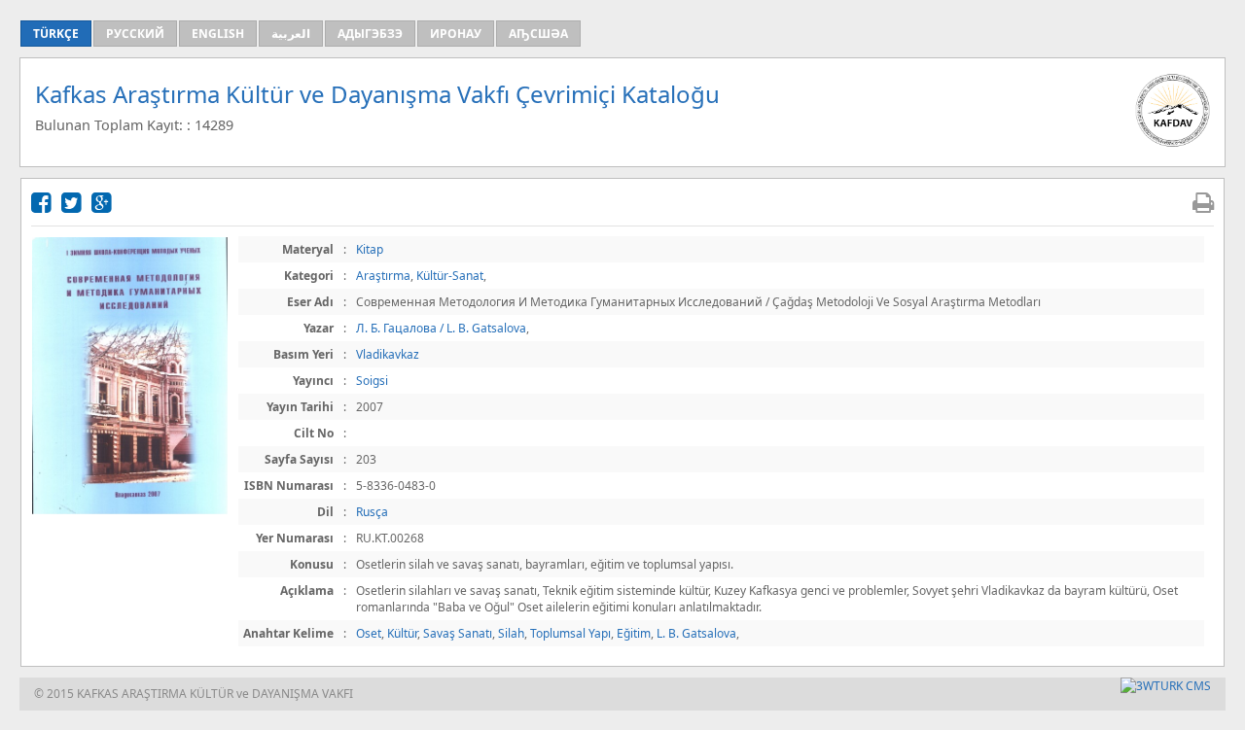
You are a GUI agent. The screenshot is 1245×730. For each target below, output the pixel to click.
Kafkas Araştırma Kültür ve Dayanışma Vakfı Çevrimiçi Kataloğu (377, 94)
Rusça (372, 512)
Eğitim (634, 633)
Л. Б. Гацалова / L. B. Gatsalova (441, 328)
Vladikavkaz (387, 354)
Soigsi (372, 380)
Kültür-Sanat (449, 275)
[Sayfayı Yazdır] (1203, 202)
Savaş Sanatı (457, 633)
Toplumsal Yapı (570, 633)
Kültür (402, 633)
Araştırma (383, 275)
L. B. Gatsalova (696, 633)
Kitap (369, 249)
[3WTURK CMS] (1165, 686)
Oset (368, 633)
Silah (511, 633)
